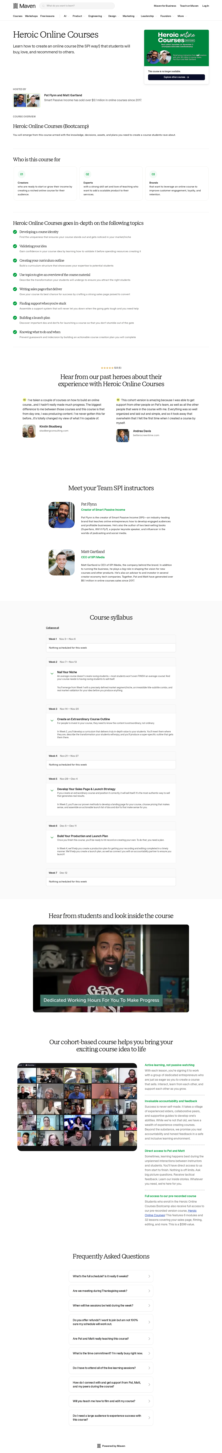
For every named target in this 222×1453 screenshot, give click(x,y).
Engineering (95, 16)
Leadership (147, 16)
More (181, 16)
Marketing (128, 16)
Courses (17, 16)
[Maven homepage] (24, 6)
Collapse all (52, 627)
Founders (165, 16)
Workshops (31, 16)
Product (77, 16)
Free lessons (47, 16)
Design (112, 16)
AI (65, 16)
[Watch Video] (111, 968)
